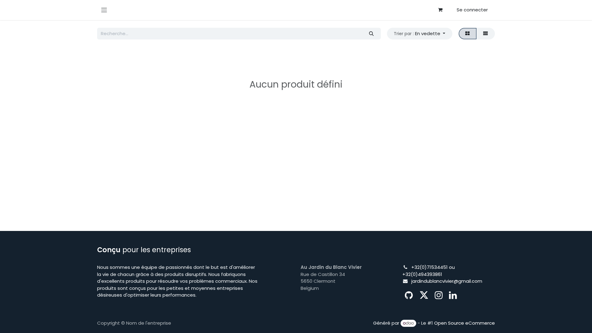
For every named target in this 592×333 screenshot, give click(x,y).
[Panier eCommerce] (440, 9)
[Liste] (485, 34)
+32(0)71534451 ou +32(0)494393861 (428, 271)
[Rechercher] (371, 34)
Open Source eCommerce (464, 323)
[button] (419, 34)
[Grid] (467, 34)
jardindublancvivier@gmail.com (446, 281)
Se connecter (472, 9)
